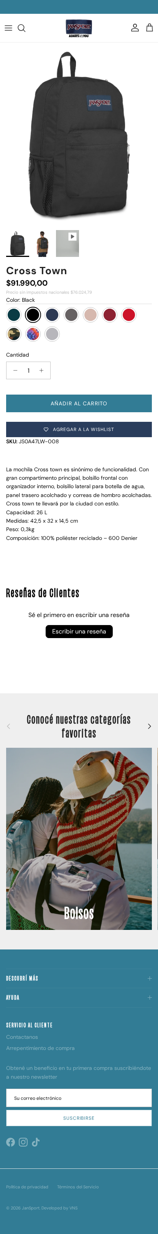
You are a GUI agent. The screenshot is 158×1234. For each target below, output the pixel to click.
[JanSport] (79, 28)
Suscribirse (79, 1118)
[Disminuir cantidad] (13, 370)
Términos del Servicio (78, 1187)
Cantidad (17, 354)
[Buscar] (25, 28)
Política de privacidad (27, 1187)
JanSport (31, 1208)
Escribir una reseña (79, 631)
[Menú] (8, 28)
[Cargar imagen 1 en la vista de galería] (79, 134)
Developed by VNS (59, 1208)
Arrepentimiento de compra (40, 1048)
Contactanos (22, 1036)
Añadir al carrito (79, 403)
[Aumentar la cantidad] (43, 370)
